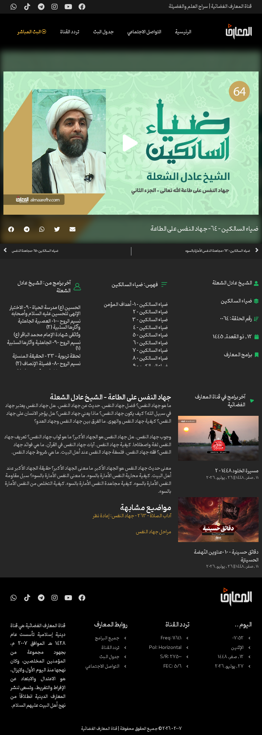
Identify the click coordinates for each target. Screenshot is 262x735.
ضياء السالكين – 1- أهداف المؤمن (136, 304)
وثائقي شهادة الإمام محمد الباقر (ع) (47, 335)
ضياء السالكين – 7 (150, 350)
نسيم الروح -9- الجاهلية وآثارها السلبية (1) (44, 346)
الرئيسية (183, 32)
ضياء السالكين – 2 (150, 312)
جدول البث (103, 32)
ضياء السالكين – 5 (150, 335)
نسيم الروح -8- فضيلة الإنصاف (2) (48, 364)
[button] (72, 229)
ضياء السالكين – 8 (150, 358)
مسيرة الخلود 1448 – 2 (237, 471)
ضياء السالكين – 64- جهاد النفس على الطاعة (204, 229)
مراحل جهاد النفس (153, 532)
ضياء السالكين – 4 (150, 327)
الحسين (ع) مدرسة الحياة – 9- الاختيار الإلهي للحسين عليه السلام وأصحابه (45, 310)
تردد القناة (69, 32)
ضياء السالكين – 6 (150, 343)
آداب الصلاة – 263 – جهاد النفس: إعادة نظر (131, 516)
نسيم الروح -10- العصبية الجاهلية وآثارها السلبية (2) (49, 324)
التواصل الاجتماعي (144, 32)
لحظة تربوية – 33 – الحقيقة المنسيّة (46, 356)
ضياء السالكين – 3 (150, 320)
